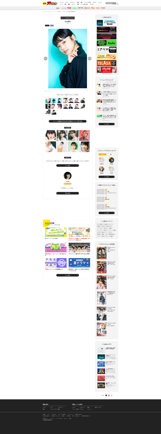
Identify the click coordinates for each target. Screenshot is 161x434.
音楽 (81, 2)
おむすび (110, 232)
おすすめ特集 (49, 223)
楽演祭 (70, 418)
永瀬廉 (114, 230)
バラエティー (72, 2)
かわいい (62, 94)
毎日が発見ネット (45, 418)
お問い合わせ (54, 414)
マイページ (48, 414)
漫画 (78, 4)
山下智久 (98, 232)
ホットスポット (100, 230)
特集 (65, 4)
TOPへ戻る (67, 193)
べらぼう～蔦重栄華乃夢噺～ (110, 234)
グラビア (94, 2)
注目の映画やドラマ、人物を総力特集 (52, 224)
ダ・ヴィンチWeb (59, 418)
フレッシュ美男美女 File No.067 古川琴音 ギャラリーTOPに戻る (67, 121)
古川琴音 (63, 11)
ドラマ (66, 2)
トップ (61, 4)
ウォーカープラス (52, 418)
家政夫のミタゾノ (105, 232)
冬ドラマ (98, 236)
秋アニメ (107, 236)
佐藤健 (111, 236)
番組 (69, 4)
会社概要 (44, 414)
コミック (100, 2)
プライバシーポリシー (70, 414)
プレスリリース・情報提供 (61, 414)
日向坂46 (103, 236)
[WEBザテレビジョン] (43, 11)
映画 (78, 2)
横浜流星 (98, 226)
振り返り (66, 94)
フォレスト (110, 230)
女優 (58, 94)
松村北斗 (105, 230)
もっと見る (67, 165)
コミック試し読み (84, 4)
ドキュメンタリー (53, 409)
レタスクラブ (65, 418)
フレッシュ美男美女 (57, 11)
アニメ (51, 407)
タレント (73, 4)
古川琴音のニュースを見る (67, 188)
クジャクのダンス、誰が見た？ (102, 228)
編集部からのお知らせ (78, 414)
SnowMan (103, 226)
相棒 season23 (109, 226)
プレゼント (92, 4)
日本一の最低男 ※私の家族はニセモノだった (105, 224)
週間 (111, 154)
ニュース (61, 2)
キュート (71, 94)
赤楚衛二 (110, 228)
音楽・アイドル (98, 407)
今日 (102, 154)
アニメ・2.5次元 (87, 2)
